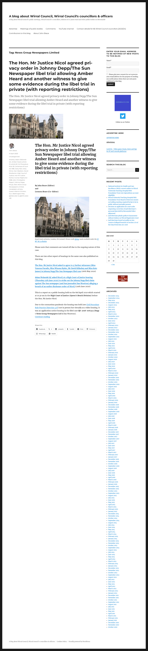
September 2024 (114, 298)
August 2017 (112, 441)
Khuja (11, 184)
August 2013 (112, 550)
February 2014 (113, 536)
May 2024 (111, 300)
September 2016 (113, 466)
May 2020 (111, 366)
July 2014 (111, 525)
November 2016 (113, 461)
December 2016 (113, 459)
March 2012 (112, 589)
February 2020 (113, 373)
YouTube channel (66, 29)
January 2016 (112, 484)
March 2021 (112, 350)
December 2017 (113, 432)
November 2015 (113, 489)
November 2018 (113, 407)
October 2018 (112, 409)
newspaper (13, 189)
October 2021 (112, 334)
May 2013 (111, 557)
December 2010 (113, 623)
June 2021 (111, 343)
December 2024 (113, 296)
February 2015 (113, 509)
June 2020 (111, 364)
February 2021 (113, 353)
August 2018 (112, 414)
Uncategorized (14, 156)
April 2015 (111, 505)
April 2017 (111, 450)
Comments (51, 29)
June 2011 (111, 609)
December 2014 (113, 514)
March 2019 (112, 398)
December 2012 (113, 568)
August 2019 (112, 387)
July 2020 (111, 362)
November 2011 (113, 598)
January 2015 (112, 511)
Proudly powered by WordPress (79, 641)
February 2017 (113, 455)
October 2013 (112, 545)
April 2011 (111, 613)
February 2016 (113, 482)
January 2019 (112, 402)
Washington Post (18, 193)
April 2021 (111, 348)
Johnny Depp (19, 182)
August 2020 (112, 359)
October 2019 (112, 382)
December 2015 (113, 486)
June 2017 (111, 446)
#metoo (12, 159)
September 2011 (113, 602)
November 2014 (113, 516)
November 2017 (113, 434)
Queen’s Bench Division (17, 191)
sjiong (77, 239)
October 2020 (112, 357)
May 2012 (111, 584)
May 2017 (111, 448)
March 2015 (112, 507)
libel (15, 184)
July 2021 (111, 341)
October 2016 (112, 464)
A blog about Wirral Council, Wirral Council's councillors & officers (61, 16)
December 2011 (113, 595)
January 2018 (112, 430)
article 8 (14, 164)
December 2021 (113, 330)
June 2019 (111, 391)
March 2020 (112, 371)
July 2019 (111, 389)
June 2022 (111, 321)
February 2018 (113, 427)
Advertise (13, 29)
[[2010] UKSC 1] (14, 196)
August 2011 (112, 604)
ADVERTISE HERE (113, 138)
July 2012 (111, 579)
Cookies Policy (62, 641)
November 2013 (113, 543)
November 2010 (113, 625)
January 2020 (112, 375)
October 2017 (112, 436)
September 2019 (113, 384)
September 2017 (113, 439)
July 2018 (111, 416)
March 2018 (112, 425)
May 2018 (111, 421)
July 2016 (111, 471)
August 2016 (112, 468)
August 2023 (112, 305)
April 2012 (111, 586)
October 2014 (112, 518)
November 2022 (113, 316)
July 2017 (111, 443)
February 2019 (113, 400)
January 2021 (112, 355)
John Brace (13, 150)
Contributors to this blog (19, 33)
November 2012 (113, 570)
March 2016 (112, 480)
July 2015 (111, 498)
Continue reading (42, 317)
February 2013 (113, 564)
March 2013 (112, 561)
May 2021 (111, 346)
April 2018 (111, 423)
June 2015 (111, 500)
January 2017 (112, 457)
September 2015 (113, 493)
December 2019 (113, 377)
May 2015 (111, 502)
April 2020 (111, 368)
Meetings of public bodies (31, 29)
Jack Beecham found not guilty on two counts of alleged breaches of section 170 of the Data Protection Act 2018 (123, 222)
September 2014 (113, 520)
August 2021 (112, 339)
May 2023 (111, 309)
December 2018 (113, 405)
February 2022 (113, 325)
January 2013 (112, 566)
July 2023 (111, 307)
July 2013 (111, 552)
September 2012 (113, 575)
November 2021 (113, 332)
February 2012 (113, 591)
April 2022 (111, 323)
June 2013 (111, 554)
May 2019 (111, 393)
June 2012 (111, 582)
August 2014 (112, 523)
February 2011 (113, 618)
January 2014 (112, 539)
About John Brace (41, 33)
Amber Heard (16, 162)
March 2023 (112, 314)
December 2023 (113, 303)
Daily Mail (18, 169)
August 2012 (112, 577)
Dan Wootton (18, 171)
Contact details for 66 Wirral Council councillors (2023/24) (101, 29)
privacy (20, 189)
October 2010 (112, 627)
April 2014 (111, 532)
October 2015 (112, 491)
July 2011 (111, 607)
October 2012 (112, 573)
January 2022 (112, 328)
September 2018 (113, 412)
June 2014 (111, 527)
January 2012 (112, 593)
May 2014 (111, 530)
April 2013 (111, 559)
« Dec (113, 265)
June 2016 (111, 473)
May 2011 (111, 611)
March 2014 (112, 534)
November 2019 (113, 380)
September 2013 (113, 548)
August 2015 (112, 495)
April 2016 (111, 477)
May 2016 (111, 475)
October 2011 (112, 600)
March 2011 (112, 616)
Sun (10, 193)
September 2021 (113, 337)
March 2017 (112, 452)
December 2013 (113, 541)
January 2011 (112, 620)
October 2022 (112, 319)
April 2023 (111, 312)
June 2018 (111, 418)
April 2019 (111, 396)
